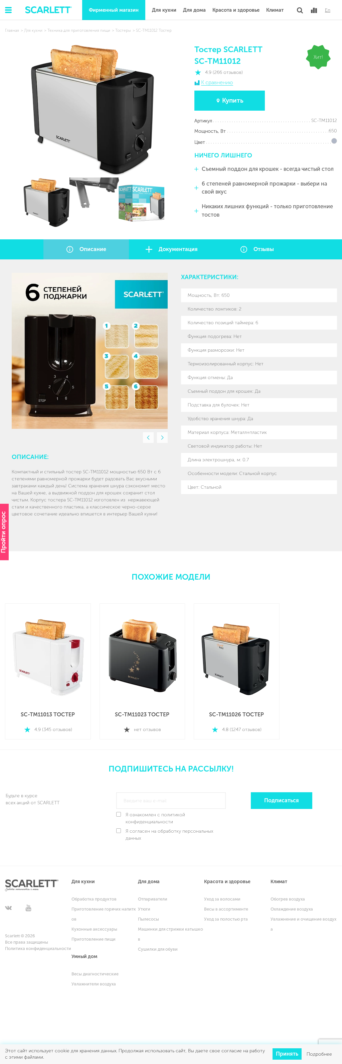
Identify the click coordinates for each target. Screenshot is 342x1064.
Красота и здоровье (236, 10)
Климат (275, 10)
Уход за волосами (222, 899)
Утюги (144, 909)
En (327, 10)
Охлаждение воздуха (292, 909)
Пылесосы (148, 919)
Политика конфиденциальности (38, 948)
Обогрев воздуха (288, 899)
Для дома (194, 10)
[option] (90, 351)
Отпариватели (152, 899)
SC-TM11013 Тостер (48, 714)
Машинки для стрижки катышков (170, 934)
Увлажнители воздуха (93, 983)
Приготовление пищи (93, 939)
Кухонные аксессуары (94, 929)
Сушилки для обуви (158, 949)
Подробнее (319, 1054)
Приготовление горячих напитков (103, 914)
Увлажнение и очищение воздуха (303, 924)
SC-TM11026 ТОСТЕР (236, 714)
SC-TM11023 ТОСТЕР (142, 714)
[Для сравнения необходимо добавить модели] (314, 10)
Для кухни (164, 10)
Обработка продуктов (94, 899)
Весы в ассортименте (226, 909)
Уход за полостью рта (226, 919)
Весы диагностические (95, 973)
